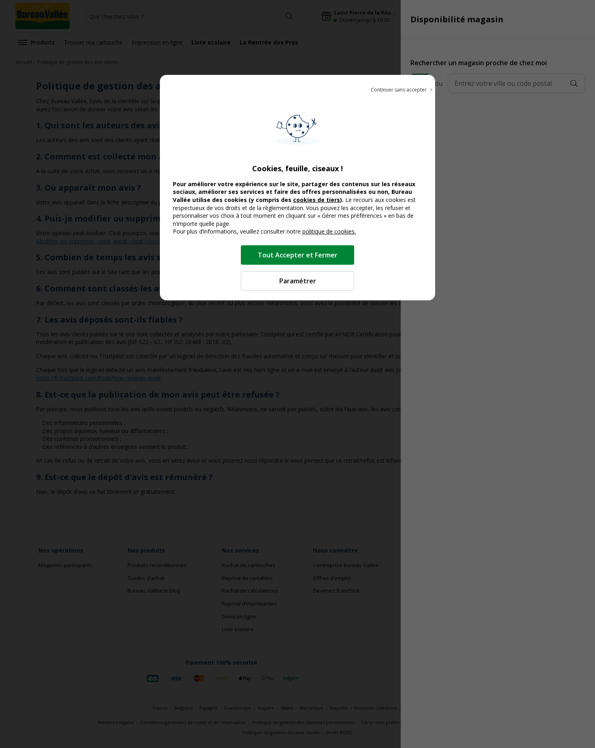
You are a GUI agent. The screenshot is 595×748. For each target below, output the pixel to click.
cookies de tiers (316, 200)
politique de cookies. (329, 231)
